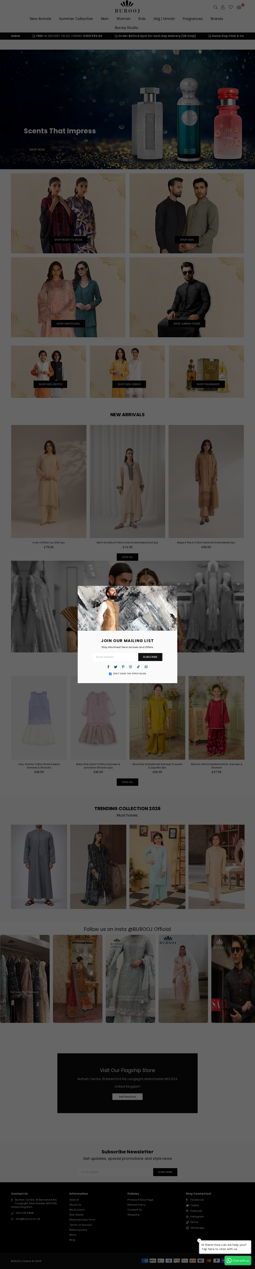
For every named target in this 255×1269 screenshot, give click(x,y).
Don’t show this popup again (129, 673)
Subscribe (150, 657)
